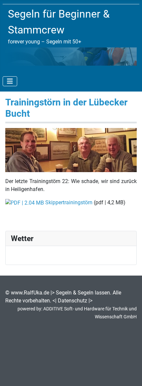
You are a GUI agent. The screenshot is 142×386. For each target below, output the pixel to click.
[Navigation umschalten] (10, 81)
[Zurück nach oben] (130, 374)
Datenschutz (72, 300)
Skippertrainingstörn (68, 202)
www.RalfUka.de (30, 293)
